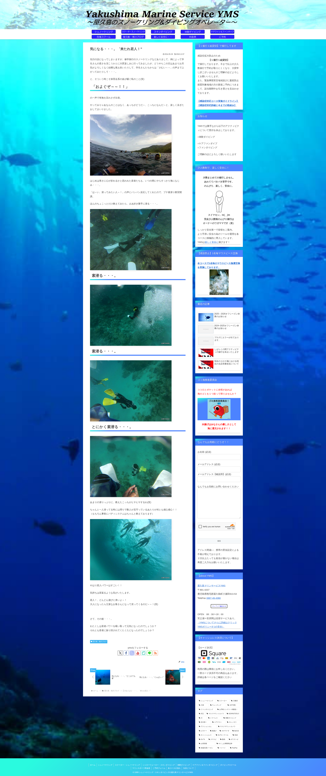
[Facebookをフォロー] (126, 653)
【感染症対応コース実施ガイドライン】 (218, 101)
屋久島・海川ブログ (100, 641)
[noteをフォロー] (143, 653)
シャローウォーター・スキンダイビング (159, 765)
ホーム (92, 765)
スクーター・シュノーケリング (127, 765)
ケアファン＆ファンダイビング (205, 765)
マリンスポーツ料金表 (141, 768)
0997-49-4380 (213, 598)
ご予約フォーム (159, 768)
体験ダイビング (183, 765)
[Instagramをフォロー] (131, 653)
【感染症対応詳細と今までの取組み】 (217, 105)
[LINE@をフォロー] (149, 653)
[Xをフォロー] (120, 653)
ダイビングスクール (228, 765)
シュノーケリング (105, 765)
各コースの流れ (174, 768)
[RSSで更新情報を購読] (155, 653)
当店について (188, 768)
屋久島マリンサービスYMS (211, 585)
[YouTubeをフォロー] (137, 653)
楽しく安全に (212, 242)
